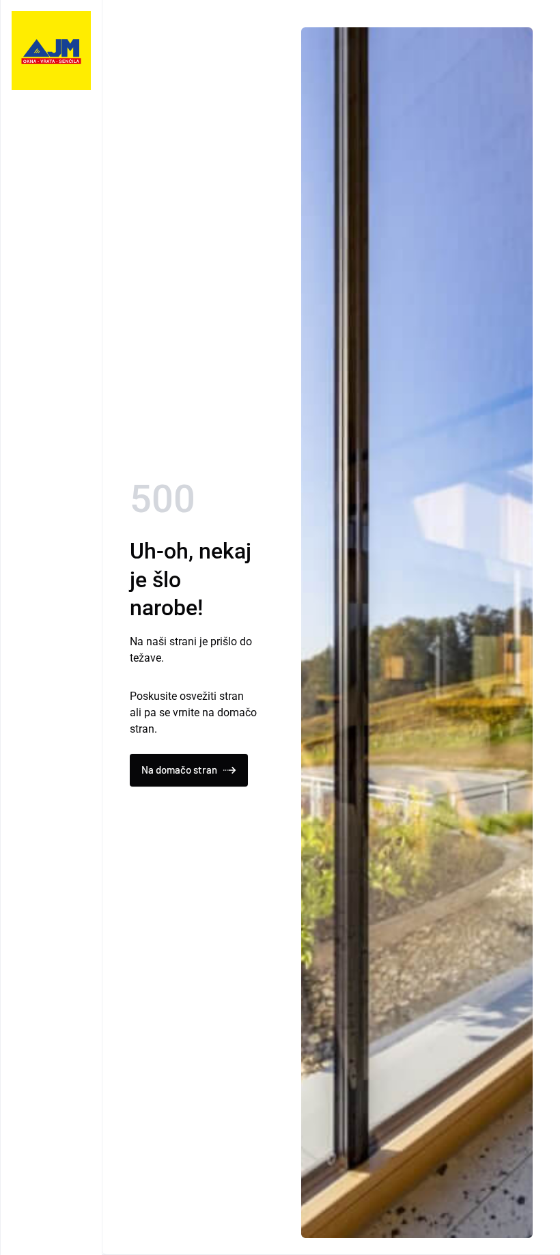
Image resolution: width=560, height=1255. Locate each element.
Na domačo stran (179, 769)
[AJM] (51, 50)
